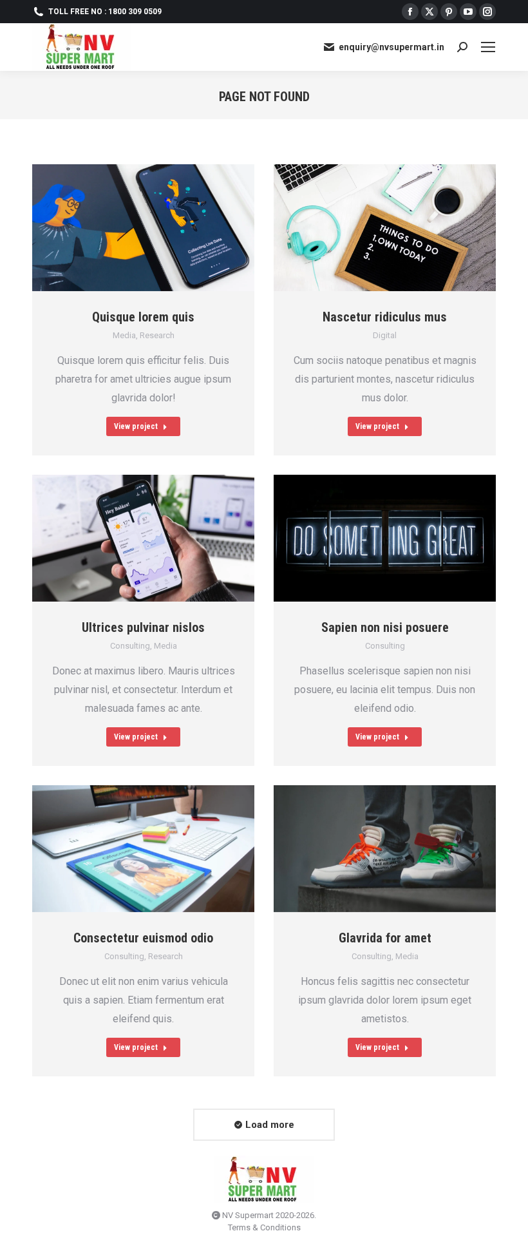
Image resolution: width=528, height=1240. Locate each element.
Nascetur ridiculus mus (385, 317)
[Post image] (143, 227)
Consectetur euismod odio (143, 938)
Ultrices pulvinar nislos (143, 627)
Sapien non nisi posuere (385, 627)
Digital (385, 335)
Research (157, 335)
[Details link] (160, 227)
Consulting (130, 646)
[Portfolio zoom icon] (127, 227)
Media (124, 335)
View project (136, 426)
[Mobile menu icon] (488, 47)
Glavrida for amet (385, 938)
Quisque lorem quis (143, 317)
